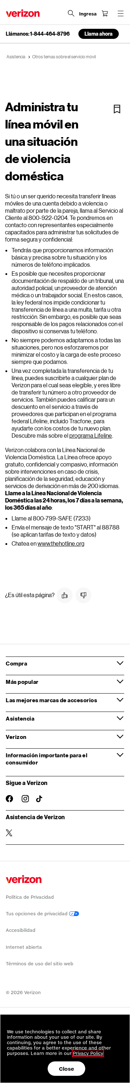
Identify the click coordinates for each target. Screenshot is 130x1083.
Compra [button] (16, 663)
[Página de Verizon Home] (23, 13)
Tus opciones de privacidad (37, 913)
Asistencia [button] (20, 718)
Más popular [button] (22, 681)
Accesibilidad (20, 930)
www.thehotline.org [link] (61, 543)
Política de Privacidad (30, 897)
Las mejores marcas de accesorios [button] (51, 700)
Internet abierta (24, 947)
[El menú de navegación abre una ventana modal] (121, 13)
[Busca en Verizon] (71, 13)
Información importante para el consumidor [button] (46, 759)
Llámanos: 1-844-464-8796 (38, 33)
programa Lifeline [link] (90, 435)
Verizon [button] (16, 737)
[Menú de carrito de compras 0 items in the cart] (105, 13)
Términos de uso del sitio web (39, 963)
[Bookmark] (117, 109)
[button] (65, 595)
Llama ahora (98, 34)
